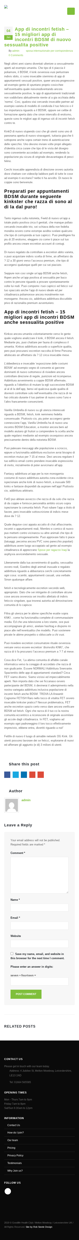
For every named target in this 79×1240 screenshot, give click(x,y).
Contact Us (13, 1125)
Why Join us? (15, 1170)
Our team (12, 1140)
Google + (32, 775)
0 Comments (16, 55)
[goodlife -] (19, 10)
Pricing (11, 1147)
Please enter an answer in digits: (32, 966)
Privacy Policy (15, 1155)
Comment (18, 853)
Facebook (7, 775)
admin (15, 50)
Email (40, 775)
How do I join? (15, 1132)
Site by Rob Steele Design (39, 1227)
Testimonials (14, 1163)
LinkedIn (24, 775)
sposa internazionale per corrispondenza (49, 50)
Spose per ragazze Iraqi (52, 549)
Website (16, 936)
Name (15, 899)
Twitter (16, 775)
